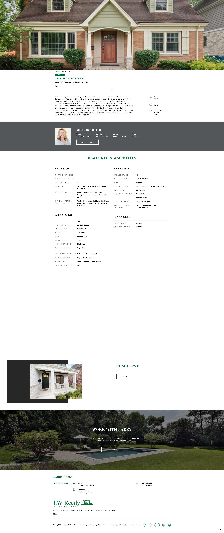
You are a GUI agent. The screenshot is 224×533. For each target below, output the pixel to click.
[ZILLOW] (169, 525)
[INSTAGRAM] (154, 525)
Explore (124, 376)
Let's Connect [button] (112, 449)
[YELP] (150, 525)
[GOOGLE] (159, 525)
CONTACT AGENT (87, 142)
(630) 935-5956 (102, 136)
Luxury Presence (98, 525)
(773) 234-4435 (146, 485)
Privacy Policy (134, 525)
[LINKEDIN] (164, 525)
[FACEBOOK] (145, 525)
